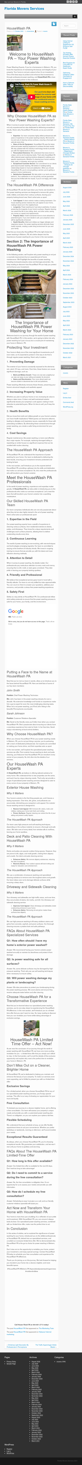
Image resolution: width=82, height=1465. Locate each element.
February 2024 (68, 279)
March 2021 (67, 357)
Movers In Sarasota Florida (68, 142)
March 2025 (67, 242)
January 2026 (67, 220)
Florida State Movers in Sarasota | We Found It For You (68, 123)
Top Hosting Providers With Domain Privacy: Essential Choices (69, 55)
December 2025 (68, 224)
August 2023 (67, 307)
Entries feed (67, 398)
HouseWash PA (19, 1328)
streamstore (30, 31)
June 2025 (66, 229)
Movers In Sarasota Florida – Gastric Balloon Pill (69, 138)
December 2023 (68, 288)
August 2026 (67, 187)
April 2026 (66, 206)
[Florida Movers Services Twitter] (76, 2)
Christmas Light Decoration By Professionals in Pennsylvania (18, 1346)
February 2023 (68, 334)
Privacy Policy (11, 1361)
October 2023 (67, 298)
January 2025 (67, 252)
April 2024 (66, 270)
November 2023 (68, 293)
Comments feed (68, 402)
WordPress (10, 1453)
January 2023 (67, 339)
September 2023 (68, 302)
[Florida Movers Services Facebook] (70, 2)
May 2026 (66, 201)
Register (66, 388)
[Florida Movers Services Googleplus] (68, 2)
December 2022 (68, 343)
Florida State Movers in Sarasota (68, 114)
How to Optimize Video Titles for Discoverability (68, 84)
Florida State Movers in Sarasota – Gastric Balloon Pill (68, 108)
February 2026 (68, 215)
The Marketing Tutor (46, 1328)
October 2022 (67, 353)
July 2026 (66, 192)
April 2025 (66, 238)
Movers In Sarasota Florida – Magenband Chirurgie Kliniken (69, 150)
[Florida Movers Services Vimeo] (73, 2)
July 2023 (66, 311)
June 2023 (66, 316)
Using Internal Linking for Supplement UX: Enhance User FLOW (68, 44)
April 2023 (66, 325)
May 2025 (66, 233)
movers (45, 31)
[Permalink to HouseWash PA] (15, 42)
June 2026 (66, 197)
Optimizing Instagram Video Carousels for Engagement (68, 75)
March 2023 (67, 330)
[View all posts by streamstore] (35, 31)
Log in (65, 393)
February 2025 (68, 247)
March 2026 (67, 210)
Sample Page (11, 1364)
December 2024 (68, 256)
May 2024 (66, 265)
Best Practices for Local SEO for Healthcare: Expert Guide (69, 65)
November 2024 (68, 261)
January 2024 (67, 284)
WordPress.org (68, 407)
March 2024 (67, 275)
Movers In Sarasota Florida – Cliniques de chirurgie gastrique (68, 164)
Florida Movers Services (24, 8)
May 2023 (66, 320)
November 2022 (68, 348)
